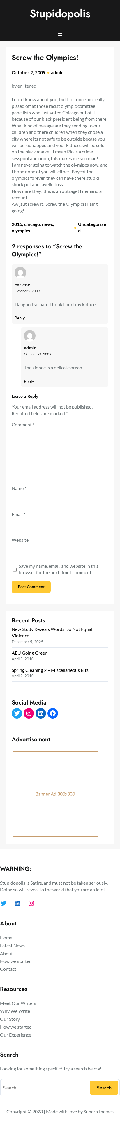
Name (19, 488)
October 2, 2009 (27, 291)
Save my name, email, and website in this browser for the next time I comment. (58, 569)
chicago (32, 224)
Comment (23, 424)
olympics (21, 230)
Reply (20, 317)
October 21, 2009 (37, 354)
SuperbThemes (99, 1111)
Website (20, 540)
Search (104, 1087)
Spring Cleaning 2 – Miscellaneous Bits (50, 670)
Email (18, 514)
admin (57, 72)
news (47, 224)
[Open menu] (60, 34)
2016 (17, 224)
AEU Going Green (29, 652)
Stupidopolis (60, 13)
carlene (22, 284)
